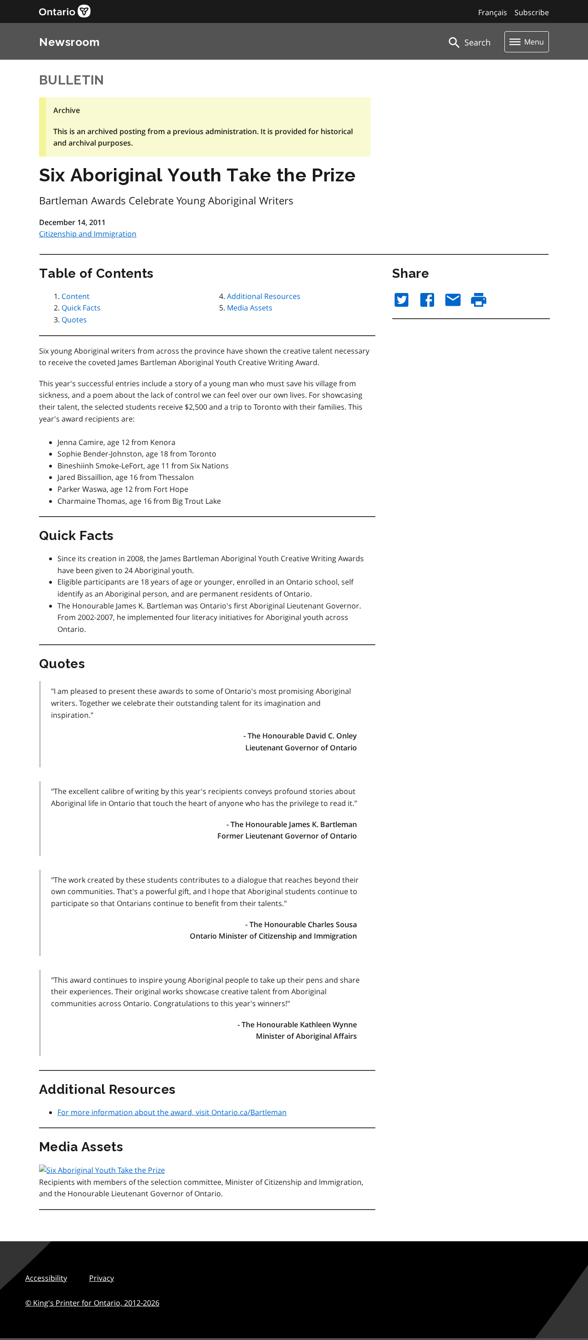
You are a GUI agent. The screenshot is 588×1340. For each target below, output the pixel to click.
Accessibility (46, 1278)
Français (492, 12)
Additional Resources (263, 296)
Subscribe (531, 12)
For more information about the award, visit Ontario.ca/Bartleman (172, 1112)
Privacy (101, 1278)
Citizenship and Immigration (87, 234)
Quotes (74, 320)
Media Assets (249, 308)
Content (76, 296)
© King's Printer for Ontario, (92, 1303)
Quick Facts (81, 308)
